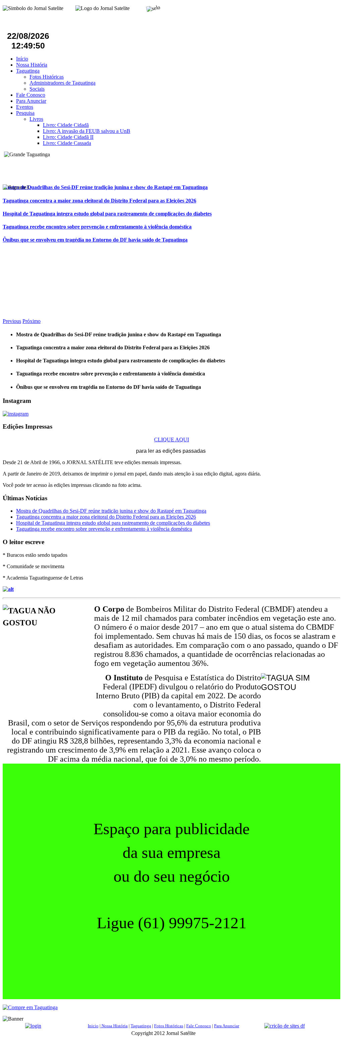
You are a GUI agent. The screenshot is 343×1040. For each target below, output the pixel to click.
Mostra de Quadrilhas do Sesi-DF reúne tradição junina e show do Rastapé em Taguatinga (105, 187)
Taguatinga (28, 71)
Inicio (93, 1025)
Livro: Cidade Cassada (67, 143)
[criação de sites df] (284, 1026)
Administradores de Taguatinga (62, 83)
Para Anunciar (31, 101)
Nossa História (31, 65)
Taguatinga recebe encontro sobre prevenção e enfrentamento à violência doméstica (97, 227)
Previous (12, 321)
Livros (36, 119)
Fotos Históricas (46, 77)
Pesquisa (25, 113)
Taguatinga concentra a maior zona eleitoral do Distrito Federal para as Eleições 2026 (99, 200)
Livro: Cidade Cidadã (66, 125)
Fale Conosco (30, 95)
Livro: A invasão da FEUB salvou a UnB (86, 131)
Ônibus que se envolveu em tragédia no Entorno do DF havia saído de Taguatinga (95, 240)
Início (22, 59)
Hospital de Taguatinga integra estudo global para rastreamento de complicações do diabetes (107, 213)
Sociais (37, 89)
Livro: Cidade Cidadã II (68, 137)
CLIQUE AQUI (171, 439)
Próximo (31, 321)
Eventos (24, 107)
